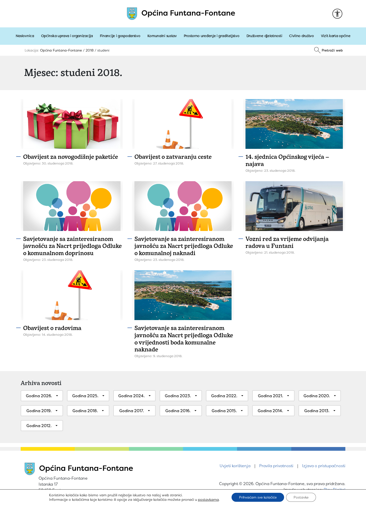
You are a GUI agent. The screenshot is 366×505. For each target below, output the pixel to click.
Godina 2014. (270, 410)
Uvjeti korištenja (235, 465)
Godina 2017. (131, 410)
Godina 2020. (317, 395)
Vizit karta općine (336, 35)
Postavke (301, 497)
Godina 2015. (224, 410)
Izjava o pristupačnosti (323, 465)
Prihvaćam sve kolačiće (258, 497)
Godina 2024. (131, 395)
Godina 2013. (316, 410)
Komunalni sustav (162, 35)
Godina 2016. (177, 410)
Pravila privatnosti (276, 465)
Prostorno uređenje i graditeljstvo (212, 35)
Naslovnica (25, 35)
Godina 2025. (85, 395)
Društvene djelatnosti (264, 35)
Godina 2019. (39, 410)
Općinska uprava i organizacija (67, 35)
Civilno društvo (301, 35)
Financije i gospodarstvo (120, 35)
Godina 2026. (39, 395)
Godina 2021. (270, 395)
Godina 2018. (85, 410)
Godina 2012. (39, 425)
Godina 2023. (178, 395)
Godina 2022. (224, 395)
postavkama (208, 499)
